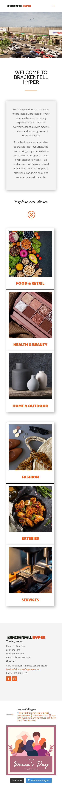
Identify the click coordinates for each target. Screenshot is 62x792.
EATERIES (30, 538)
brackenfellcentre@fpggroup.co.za (23, 669)
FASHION (30, 476)
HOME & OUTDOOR (30, 405)
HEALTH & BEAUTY (30, 344)
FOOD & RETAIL (30, 283)
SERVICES (30, 599)
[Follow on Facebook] (8, 678)
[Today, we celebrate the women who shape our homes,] (31, 750)
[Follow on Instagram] (14, 678)
